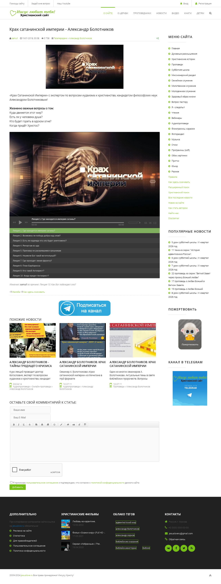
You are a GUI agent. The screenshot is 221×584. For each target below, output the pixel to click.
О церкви (123, 13)
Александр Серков (125, 535)
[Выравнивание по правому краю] (48, 425)
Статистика (19, 535)
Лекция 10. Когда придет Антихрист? (31, 276)
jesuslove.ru (18, 525)
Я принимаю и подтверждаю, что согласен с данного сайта (76, 482)
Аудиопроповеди (180, 123)
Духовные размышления (184, 53)
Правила (172, 176)
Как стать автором (178, 207)
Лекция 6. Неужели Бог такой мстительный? (34, 256)
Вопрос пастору (180, 101)
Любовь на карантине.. (84, 521)
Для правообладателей (25, 540)
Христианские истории (183, 59)
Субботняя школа (180, 69)
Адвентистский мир (126, 522)
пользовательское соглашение (42, 482)
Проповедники (142, 13)
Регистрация (205, 3)
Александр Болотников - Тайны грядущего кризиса (30, 364)
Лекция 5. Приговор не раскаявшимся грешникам (37, 251)
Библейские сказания (127, 541)
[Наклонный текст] (18, 425)
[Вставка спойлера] (85, 425)
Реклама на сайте (22, 530)
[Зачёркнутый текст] (30, 425)
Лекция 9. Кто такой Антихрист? (28, 271)
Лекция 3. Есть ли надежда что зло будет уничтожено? (40, 241)
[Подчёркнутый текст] (24, 425)
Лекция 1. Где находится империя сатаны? (34, 230)
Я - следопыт (178, 107)
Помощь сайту (16, 3)
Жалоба (16, 291)
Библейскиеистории (126, 547)
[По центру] (42, 425)
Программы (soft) (181, 150)
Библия (146, 547)
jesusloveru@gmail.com (181, 533)
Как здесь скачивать (34, 291)
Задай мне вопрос (40, 3)
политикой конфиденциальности (107, 482)
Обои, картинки (179, 155)
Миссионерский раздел (184, 75)
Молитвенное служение (184, 85)
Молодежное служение (183, 91)
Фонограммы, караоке (183, 128)
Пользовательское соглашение (29, 545)
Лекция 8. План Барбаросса (26, 266)
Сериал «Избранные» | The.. (87, 543)
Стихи (174, 144)
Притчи (175, 160)
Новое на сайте (176, 202)
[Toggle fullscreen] (154, 222)
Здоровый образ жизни (184, 96)
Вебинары (177, 117)
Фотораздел (178, 134)
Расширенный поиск (178, 187)
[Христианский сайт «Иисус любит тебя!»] (32, 13)
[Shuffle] (150, 222)
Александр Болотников (80, 38)
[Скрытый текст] (68, 425)
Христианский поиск (178, 192)
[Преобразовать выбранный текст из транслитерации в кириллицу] (79, 425)
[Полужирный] (13, 425)
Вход (185, 3)
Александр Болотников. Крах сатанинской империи (133, 364)
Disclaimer (173, 218)
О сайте (107, 13)
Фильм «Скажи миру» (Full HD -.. (89, 532)
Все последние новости (180, 197)
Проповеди (177, 64)
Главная (176, 48)
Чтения (175, 112)
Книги (187, 13)
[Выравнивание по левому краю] (36, 425)
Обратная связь (177, 539)
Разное (175, 171)
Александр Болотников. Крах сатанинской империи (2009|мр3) (83, 366)
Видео (175, 13)
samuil (15, 38)
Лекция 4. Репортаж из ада (26, 246)
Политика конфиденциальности (29, 550)
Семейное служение (182, 80)
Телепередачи (60, 38)
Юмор (175, 166)
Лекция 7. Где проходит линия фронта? (32, 261)
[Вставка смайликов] (54, 425)
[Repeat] (145, 222)
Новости (161, 13)
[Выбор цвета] (61, 425)
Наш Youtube (63, 3)
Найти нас (173, 213)
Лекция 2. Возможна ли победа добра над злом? (37, 235)
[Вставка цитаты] (74, 425)
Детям (200, 13)
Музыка (176, 139)
